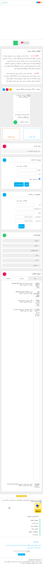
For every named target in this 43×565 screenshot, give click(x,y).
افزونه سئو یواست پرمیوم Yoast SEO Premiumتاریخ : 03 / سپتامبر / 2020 (19, 484)
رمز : (38, 174)
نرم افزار (35, 265)
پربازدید (21, 278)
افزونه (36, 240)
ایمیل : (38, 212)
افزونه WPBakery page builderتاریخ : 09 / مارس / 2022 (24, 292)
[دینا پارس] (21, 22)
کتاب (36, 260)
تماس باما (35, 529)
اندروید (36, 245)
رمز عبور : (37, 220)
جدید (35, 278)
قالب (36, 255)
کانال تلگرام (32, 137)
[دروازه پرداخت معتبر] (38, 512)
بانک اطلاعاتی (34, 250)
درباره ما (35, 534)
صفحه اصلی (34, 520)
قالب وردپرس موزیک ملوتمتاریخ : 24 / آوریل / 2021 (25, 301)
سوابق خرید (34, 526)
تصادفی (8, 278)
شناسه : (38, 170)
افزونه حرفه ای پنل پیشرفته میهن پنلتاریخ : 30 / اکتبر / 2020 (22, 310)
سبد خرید (35, 523)
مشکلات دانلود (33, 532)
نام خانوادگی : (37, 208)
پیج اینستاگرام (11, 137)
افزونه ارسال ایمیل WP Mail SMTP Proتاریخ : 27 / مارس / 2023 (22, 284)
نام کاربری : (37, 216)
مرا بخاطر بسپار (34, 179)
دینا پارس (4, 2)
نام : (38, 204)
